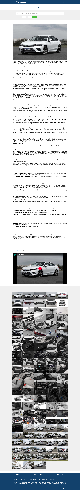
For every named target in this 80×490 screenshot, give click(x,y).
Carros (49, 2)
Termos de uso (63, 474)
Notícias (36, 2)
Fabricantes (43, 2)
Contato (54, 2)
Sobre (59, 2)
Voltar (66, 21)
